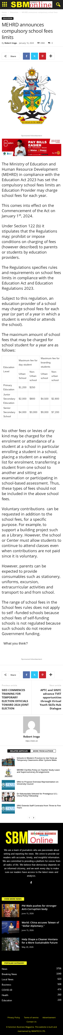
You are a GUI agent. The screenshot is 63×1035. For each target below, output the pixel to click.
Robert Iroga (11, 43)
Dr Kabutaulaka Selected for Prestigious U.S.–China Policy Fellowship (37, 794)
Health (5, 995)
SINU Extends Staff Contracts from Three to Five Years (39, 806)
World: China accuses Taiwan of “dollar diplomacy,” (40, 924)
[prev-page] (29, 817)
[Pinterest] (42, 56)
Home (4, 12)
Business (6, 984)
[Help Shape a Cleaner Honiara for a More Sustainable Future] (10, 944)
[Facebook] (26, 56)
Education (14, 12)
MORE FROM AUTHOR (43, 751)
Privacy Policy (14, 1017)
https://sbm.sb (32, 741)
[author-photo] (31, 724)
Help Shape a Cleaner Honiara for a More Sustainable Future (40, 941)
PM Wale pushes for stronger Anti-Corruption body (39, 907)
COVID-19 (7, 990)
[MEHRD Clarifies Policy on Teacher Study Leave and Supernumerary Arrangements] (8, 773)
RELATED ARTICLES (19, 751)
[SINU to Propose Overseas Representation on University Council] (8, 785)
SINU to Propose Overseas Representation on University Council (37, 782)
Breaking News (9, 974)
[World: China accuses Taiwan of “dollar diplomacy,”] (10, 927)
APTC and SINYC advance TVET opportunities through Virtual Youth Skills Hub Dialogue (50, 699)
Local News (7, 979)
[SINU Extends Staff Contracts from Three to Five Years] (8, 809)
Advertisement (49, 1017)
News (4, 969)
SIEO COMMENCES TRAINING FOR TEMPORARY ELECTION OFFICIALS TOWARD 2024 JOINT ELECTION (15, 699)
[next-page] (33, 817)
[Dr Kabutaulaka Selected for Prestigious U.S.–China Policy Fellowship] (8, 797)
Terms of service (31, 1017)
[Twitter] (34, 56)
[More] (50, 56)
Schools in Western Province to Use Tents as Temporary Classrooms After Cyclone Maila (37, 759)
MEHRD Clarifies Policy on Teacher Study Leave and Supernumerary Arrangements (38, 771)
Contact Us (31, 1021)
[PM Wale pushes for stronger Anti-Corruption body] (10, 910)
